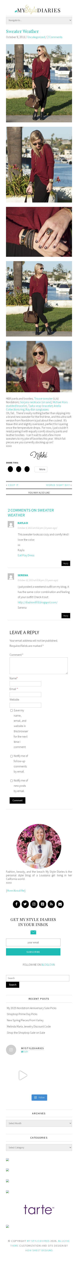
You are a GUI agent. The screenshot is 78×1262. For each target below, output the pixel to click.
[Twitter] (25, 904)
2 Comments (54, 37)
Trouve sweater (43, 398)
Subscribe (33, 952)
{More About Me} (15, 890)
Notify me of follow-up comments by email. (21, 763)
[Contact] (60, 904)
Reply (65, 563)
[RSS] (51, 904)
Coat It (13, 485)
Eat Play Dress (26, 555)
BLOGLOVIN (48, 964)
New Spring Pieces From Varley (25, 1020)
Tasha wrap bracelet (40, 406)
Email (14, 689)
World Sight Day (58, 485)
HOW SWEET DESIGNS (39, 1250)
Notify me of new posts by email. (21, 786)
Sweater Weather (22, 31)
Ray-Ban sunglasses (37, 409)
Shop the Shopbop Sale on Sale (26, 1032)
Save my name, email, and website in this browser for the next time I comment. (21, 728)
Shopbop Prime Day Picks (22, 1014)
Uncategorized (36, 37)
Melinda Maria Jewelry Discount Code (29, 1026)
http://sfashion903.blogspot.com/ (38, 602)
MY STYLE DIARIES (38, 1241)
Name (14, 678)
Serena (23, 575)
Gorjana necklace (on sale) (35, 402)
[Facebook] (16, 904)
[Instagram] (34, 904)
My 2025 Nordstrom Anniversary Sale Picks (31, 1008)
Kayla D (23, 523)
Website (14, 699)
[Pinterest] (42, 904)
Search (12, 984)
